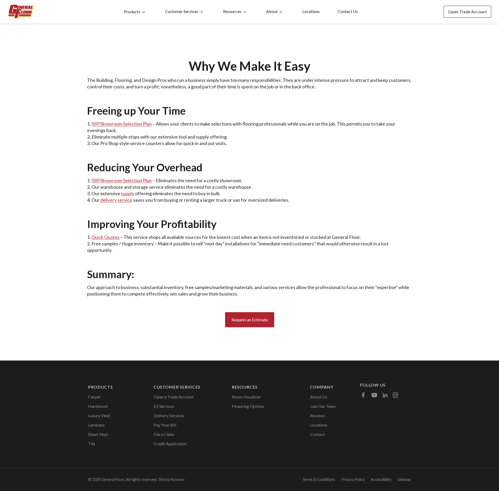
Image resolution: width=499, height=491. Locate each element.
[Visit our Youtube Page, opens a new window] (374, 395)
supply (127, 193)
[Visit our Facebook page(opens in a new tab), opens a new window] (363, 395)
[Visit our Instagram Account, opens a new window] (395, 395)
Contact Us (348, 11)
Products (132, 11)
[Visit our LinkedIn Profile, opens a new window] (385, 395)
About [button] (272, 11)
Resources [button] (232, 11)
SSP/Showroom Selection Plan (121, 124)
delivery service (116, 200)
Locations (311, 11)
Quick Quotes (105, 237)
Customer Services (181, 11)
